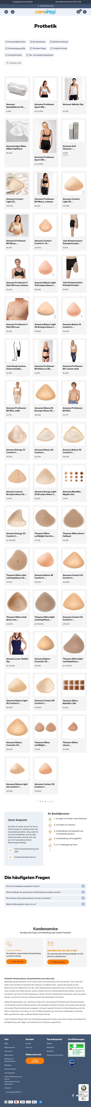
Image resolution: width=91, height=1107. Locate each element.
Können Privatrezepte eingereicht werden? (23, 886)
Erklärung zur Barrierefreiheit (9, 1060)
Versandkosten (9, 1073)
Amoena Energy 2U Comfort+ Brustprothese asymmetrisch (16, 534)
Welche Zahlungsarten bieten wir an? (21, 904)
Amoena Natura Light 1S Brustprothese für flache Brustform (45, 284)
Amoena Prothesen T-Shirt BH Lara (17, 325)
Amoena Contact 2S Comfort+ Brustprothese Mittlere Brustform (73, 618)
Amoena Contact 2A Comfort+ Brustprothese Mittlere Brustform (73, 576)
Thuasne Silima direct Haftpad (73, 534)
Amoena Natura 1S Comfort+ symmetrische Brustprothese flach (73, 325)
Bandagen (50, 1047)
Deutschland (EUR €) (13, 1092)
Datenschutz (8, 1055)
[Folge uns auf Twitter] (77, 1095)
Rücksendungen (10, 1069)
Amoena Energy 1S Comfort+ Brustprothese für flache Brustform (15, 451)
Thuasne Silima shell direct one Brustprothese (16, 618)
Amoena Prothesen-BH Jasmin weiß (73, 367)
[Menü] (87, 1085)
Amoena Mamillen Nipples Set (72, 493)
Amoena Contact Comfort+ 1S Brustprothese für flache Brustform (44, 242)
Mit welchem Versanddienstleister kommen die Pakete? (28, 898)
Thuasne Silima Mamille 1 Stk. (70, 702)
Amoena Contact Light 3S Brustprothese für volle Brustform (72, 200)
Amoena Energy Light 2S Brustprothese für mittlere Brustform (45, 493)
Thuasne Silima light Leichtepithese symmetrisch (45, 618)
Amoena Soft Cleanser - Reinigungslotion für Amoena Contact (73, 147)
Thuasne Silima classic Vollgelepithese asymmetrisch (70, 743)
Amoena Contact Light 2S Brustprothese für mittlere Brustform (15, 200)
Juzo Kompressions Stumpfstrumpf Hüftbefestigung (72, 242)
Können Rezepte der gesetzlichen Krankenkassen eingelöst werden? (33, 892)
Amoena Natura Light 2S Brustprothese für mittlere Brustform (45, 325)
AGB (6, 1043)
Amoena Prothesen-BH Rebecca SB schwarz (45, 367)
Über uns (29, 1047)
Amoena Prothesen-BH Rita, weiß (16, 409)
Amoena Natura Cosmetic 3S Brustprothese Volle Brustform (45, 660)
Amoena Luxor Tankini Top (17, 660)
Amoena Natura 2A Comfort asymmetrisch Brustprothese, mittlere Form (44, 451)
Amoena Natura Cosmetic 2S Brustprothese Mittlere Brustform (16, 743)
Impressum (8, 1051)
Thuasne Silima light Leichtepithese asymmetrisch (73, 660)
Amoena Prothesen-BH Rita (73, 409)
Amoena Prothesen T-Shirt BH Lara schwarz (17, 284)
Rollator (49, 1043)
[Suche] (13, 12)
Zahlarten (7, 1088)
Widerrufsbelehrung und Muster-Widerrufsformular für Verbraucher (13, 1080)
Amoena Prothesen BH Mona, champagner (16, 242)
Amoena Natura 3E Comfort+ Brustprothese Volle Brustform (45, 576)
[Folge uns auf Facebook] (73, 1095)
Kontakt (28, 1043)
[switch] (83, 1098)
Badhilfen (50, 1051)
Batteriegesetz (9, 1047)
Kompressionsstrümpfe (55, 1055)
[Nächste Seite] (53, 801)
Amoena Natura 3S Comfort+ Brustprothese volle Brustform (73, 451)
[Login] (85, 12)
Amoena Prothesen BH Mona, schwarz (44, 200)
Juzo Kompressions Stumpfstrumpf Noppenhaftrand (72, 283)
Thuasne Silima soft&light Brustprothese (42, 743)
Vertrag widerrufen (35, 1061)
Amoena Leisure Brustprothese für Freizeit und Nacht (15, 493)
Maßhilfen (8, 1065)
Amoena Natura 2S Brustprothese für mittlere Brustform (44, 409)
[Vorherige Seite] (37, 801)
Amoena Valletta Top (73, 104)
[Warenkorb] (78, 12)
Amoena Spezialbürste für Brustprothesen (15, 105)
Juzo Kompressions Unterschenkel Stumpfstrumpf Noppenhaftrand (16, 367)
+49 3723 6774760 (13, 950)
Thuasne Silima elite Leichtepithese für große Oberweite (16, 576)
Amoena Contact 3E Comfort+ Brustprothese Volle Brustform (45, 701)
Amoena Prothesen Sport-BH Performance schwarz (45, 158)
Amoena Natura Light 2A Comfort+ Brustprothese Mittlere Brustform (17, 785)
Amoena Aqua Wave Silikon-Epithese (16, 147)
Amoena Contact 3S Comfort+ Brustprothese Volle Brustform (45, 785)
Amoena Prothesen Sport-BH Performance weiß (44, 105)
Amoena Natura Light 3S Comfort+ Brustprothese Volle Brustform (17, 701)
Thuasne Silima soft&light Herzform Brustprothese (45, 534)
